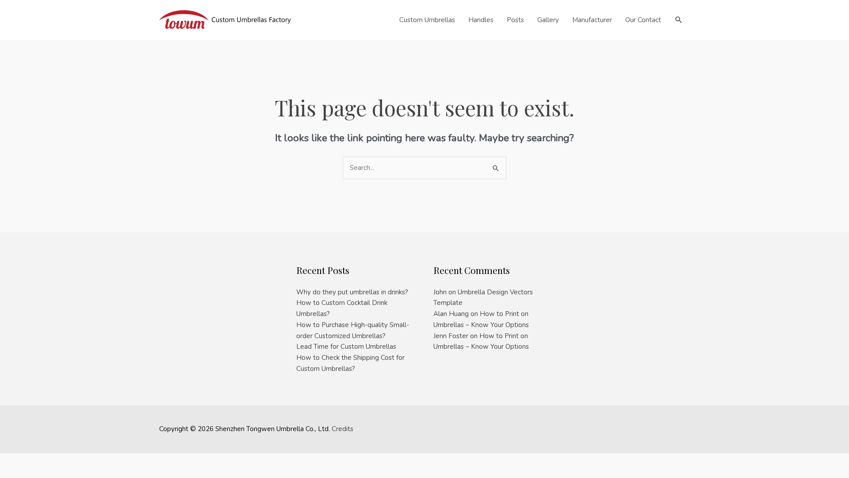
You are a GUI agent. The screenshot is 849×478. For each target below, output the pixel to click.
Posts (515, 19)
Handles (480, 19)
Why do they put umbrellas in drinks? (352, 292)
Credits (342, 428)
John (440, 292)
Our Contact (643, 19)
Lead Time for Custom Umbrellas (346, 346)
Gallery (548, 19)
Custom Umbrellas (427, 19)
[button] (678, 19)
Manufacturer (592, 19)
